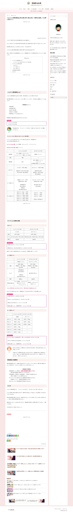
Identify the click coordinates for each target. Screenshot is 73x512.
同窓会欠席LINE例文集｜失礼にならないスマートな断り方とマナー (58, 60)
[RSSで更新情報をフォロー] (10, 441)
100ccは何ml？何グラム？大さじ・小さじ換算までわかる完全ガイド (58, 64)
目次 (25, 58)
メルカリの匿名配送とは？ (18, 60)
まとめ (14, 71)
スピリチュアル (53, 82)
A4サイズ (15, 65)
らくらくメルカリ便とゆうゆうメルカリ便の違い (23, 62)
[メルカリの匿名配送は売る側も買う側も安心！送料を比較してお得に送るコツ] (12, 436)
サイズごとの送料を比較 (17, 63)
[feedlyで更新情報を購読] (7, 441)
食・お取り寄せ (53, 91)
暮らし (51, 89)
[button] (66, 16)
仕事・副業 (9, 414)
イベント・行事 (53, 80)
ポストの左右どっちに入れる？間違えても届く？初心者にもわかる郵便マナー (58, 68)
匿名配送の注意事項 (16, 70)
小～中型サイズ (17, 66)
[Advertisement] (27, 30)
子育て (51, 86)
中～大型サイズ (17, 68)
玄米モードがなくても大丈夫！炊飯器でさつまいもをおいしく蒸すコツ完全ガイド (58, 73)
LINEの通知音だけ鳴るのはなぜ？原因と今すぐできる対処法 (58, 57)
